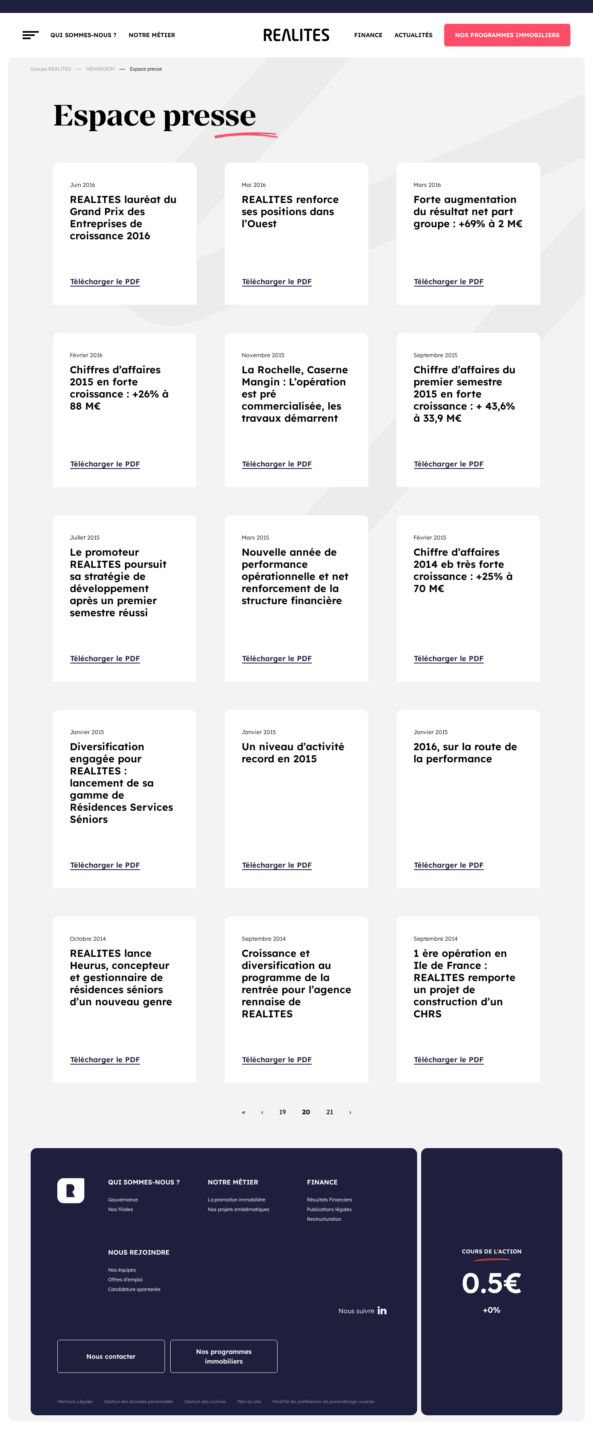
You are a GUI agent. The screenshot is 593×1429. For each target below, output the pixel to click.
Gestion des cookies (205, 1401)
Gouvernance (123, 1200)
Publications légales (329, 1209)
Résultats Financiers (329, 1200)
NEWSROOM (100, 69)
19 (282, 1112)
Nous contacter (111, 1356)
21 (329, 1112)
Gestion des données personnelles (138, 1401)
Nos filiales (120, 1209)
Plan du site (249, 1401)
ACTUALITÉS (413, 35)
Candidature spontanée (134, 1289)
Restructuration (324, 1219)
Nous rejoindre (138, 1252)
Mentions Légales (75, 1401)
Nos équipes (122, 1270)
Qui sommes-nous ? (83, 35)
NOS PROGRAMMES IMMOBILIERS (507, 35)
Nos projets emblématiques (238, 1209)
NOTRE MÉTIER (233, 1182)
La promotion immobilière (236, 1200)
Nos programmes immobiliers (224, 1356)
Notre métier (152, 35)
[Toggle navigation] (31, 35)
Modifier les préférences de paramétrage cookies (323, 1401)
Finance (368, 35)
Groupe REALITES (51, 69)
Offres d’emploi (125, 1279)
